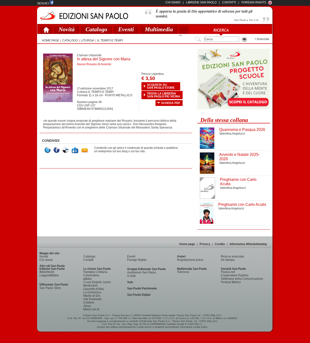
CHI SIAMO (172, 2)
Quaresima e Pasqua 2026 (242, 130)
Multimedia (159, 29)
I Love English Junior (97, 282)
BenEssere (90, 285)
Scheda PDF (170, 103)
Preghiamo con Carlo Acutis (242, 204)
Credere (88, 302)
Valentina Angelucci (232, 133)
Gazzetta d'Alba (93, 289)
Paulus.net (228, 272)
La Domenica (92, 292)
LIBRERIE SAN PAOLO (201, 2)
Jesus (87, 306)
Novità (67, 29)
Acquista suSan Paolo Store (161, 86)
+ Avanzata (262, 39)
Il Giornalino (91, 275)
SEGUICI (43, 3)
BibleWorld (46, 272)
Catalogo (96, 29)
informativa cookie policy (193, 327)
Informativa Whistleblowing (248, 244)
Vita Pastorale (92, 299)
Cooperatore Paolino (234, 275)
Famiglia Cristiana (95, 272)
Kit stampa (228, 260)
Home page (187, 244)
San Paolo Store (50, 288)
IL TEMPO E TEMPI (110, 40)
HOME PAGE (50, 40)
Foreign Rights (253, 2)
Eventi (126, 29)
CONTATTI (229, 2)
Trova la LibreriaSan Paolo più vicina (163, 95)
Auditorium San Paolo (141, 272)
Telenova (183, 272)
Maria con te (91, 309)
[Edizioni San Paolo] (83, 16)
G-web (131, 276)
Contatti (88, 260)
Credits (220, 244)
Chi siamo (46, 260)
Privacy (205, 244)
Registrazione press (190, 260)
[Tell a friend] (84, 150)
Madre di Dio (91, 295)
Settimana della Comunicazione (242, 278)
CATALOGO (70, 40)
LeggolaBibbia (49, 275)
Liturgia (87, 40)
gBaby (87, 278)
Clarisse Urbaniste (89, 55)
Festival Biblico (231, 282)
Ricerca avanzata (232, 256)
